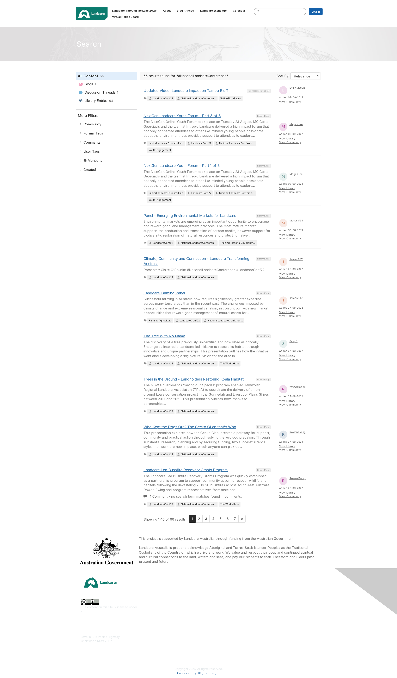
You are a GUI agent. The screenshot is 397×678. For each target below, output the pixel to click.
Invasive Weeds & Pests (157, 614)
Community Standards (274, 639)
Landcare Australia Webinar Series (223, 663)
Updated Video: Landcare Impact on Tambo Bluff (185, 90)
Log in (316, 11)
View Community (290, 101)
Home (264, 590)
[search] (258, 11)
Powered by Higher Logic (198, 673)
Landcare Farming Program (218, 644)
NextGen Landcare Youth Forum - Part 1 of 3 (181, 165)
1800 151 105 (89, 649)
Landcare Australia (212, 590)
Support (265, 627)
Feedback (267, 633)
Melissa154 (296, 220)
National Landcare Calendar (279, 602)
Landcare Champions (214, 656)
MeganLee (296, 124)
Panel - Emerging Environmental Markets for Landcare (189, 215)
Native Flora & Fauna (155, 627)
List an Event (268, 608)
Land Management (153, 620)
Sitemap (265, 657)
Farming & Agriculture (155, 602)
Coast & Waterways (154, 596)
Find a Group (209, 596)
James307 (296, 259)
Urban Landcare (152, 633)
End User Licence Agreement (280, 645)
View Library (287, 138)
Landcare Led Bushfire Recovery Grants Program (185, 470)
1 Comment (159, 496)
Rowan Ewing (297, 386)
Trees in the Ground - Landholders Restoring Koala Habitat (193, 379)
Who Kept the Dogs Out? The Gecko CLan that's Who (189, 427)
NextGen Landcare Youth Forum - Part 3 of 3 (182, 116)
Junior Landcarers (153, 639)
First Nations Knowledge (157, 608)
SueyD (293, 341)
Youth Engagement (153, 645)
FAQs (263, 620)
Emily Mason (297, 87)
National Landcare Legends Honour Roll (227, 650)
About (264, 596)
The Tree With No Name (164, 336)
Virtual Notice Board (273, 614)
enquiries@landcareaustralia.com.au (105, 653)
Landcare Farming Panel (164, 293)
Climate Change (151, 590)
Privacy (265, 651)
